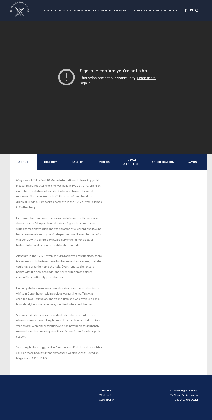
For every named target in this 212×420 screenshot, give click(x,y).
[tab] (23, 162)
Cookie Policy (106, 399)
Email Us (106, 390)
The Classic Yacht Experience (184, 395)
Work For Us (106, 395)
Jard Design (192, 399)
